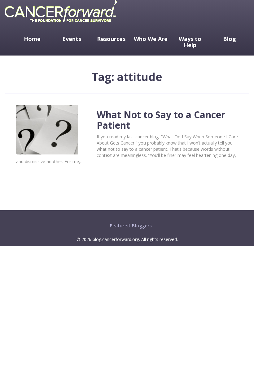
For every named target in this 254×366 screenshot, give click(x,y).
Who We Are (151, 38)
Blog (229, 38)
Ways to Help (190, 42)
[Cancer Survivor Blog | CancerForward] (61, 23)
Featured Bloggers (131, 226)
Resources (111, 38)
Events (71, 38)
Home (32, 38)
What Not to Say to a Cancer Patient (161, 120)
